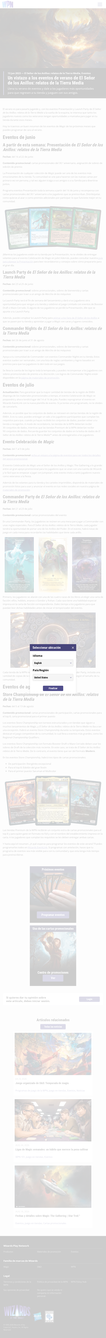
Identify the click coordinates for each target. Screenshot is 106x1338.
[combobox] (50, 663)
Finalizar (53, 688)
